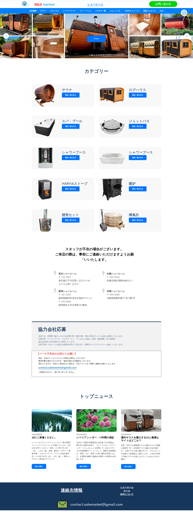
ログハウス (54, 11)
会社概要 (33, 11)
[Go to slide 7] (103, 54)
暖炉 (132, 184)
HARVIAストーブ (75, 184)
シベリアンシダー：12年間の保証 (95, 437)
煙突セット (70, 215)
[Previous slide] (6, 36)
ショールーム (95, 4)
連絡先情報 (72, 490)
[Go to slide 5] (98, 54)
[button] (163, 4)
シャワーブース (69, 11)
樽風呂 (134, 215)
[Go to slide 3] (94, 54)
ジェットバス (115, 11)
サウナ (43, 11)
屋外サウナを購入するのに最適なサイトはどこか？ (140, 439)
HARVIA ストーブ (132, 11)
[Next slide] (187, 36)
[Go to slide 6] (101, 54)
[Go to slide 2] (92, 54)
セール (127, 490)
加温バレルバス (149, 11)
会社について (127, 494)
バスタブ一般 (100, 11)
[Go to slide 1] (89, 54)
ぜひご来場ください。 (44, 437)
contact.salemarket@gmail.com (57, 367)
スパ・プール (85, 11)
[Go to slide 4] (96, 54)
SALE (162, 11)
